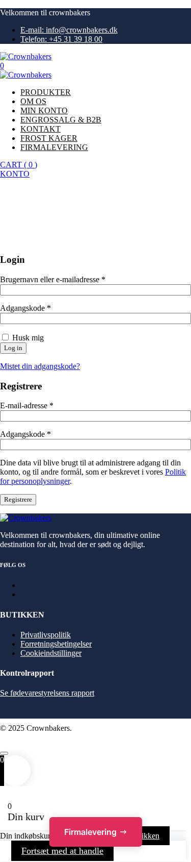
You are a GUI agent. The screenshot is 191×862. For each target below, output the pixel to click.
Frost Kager (48, 138)
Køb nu (12, 183)
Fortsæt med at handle (62, 851)
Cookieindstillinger (50, 653)
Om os (33, 101)
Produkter (45, 92)
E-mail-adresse (26, 405)
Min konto (44, 110)
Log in (13, 348)
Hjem (29, 222)
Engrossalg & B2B (60, 119)
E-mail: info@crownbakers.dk (69, 30)
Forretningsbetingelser (56, 643)
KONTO (15, 173)
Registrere (18, 499)
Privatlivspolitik (45, 634)
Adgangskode (25, 308)
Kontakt (40, 129)
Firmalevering (54, 147)
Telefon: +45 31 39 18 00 (61, 39)
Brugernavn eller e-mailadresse (52, 279)
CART (18, 164)
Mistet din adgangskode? (40, 366)
